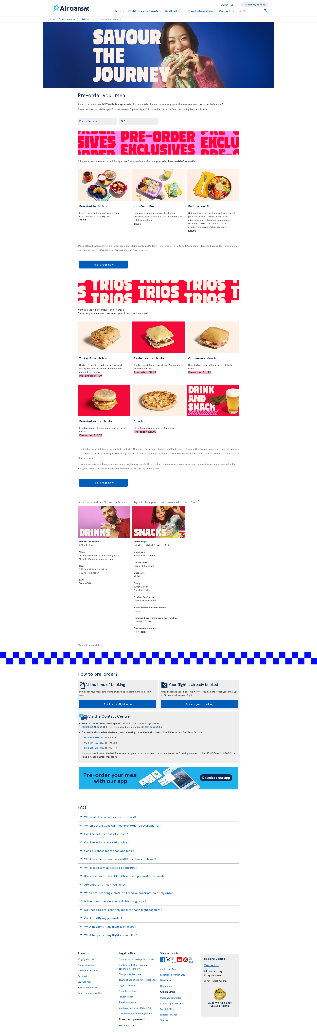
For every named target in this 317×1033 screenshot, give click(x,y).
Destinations (172, 11)
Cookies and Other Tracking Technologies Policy (133, 966)
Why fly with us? (86, 959)
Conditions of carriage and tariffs (136, 959)
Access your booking (199, 704)
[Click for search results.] (265, 10)
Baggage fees (84, 981)
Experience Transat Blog (172, 974)
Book (118, 11)
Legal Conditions (127, 985)
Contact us (226, 11)
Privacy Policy (126, 996)
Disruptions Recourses (130, 974)
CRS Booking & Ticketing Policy (135, 1013)
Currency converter (170, 997)
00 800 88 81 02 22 (92, 727)
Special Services (168, 1014)
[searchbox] (252, 10)
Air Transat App (168, 969)
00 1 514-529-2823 (94, 742)
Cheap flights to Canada (172, 1003)
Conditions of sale (128, 991)
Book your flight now (118, 704)
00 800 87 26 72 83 (151, 727)
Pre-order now (88, 121)
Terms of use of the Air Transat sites (137, 979)
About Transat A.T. (87, 964)
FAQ (123, 121)
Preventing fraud (127, 1025)
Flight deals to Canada (143, 11)
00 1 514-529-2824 (94, 747)
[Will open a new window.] (162, 960)
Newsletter (166, 980)
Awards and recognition (90, 993)
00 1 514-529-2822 (94, 737)
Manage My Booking (255, 4)
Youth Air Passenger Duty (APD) (135, 1007)
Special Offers (167, 1009)
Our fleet (82, 976)
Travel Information (199, 11)
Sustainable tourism (88, 987)
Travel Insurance (127, 1002)
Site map (164, 1020)
